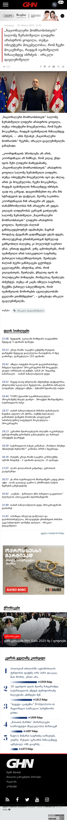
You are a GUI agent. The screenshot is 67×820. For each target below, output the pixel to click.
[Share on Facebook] (40, 66)
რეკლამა (12, 781)
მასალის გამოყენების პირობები (24, 777)
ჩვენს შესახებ (14, 772)
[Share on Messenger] (45, 66)
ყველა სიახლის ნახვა (52, 533)
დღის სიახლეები (16, 331)
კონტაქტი (12, 786)
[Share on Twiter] (49, 66)
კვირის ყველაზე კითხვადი (25, 658)
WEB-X (59, 806)
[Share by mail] (54, 66)
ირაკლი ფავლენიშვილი (30, 310)
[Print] (63, 66)
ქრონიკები (12, 608)
